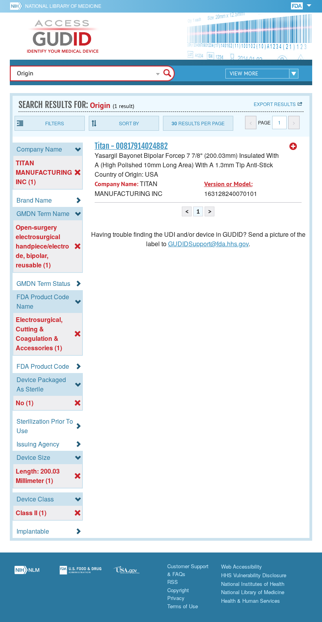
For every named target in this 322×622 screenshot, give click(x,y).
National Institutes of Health (252, 583)
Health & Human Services (250, 600)
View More (244, 73)
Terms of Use (182, 606)
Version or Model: (228, 184)
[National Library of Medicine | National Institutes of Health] (27, 574)
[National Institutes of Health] (17, 5)
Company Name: (116, 184)
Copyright (178, 590)
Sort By (129, 123)
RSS (172, 581)
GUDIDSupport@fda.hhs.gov (208, 243)
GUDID (63, 36)
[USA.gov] (134, 574)
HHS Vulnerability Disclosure (253, 575)
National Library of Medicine (63, 5)
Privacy (176, 598)
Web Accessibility (241, 566)
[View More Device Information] (293, 146)
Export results (275, 104)
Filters (54, 123)
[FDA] (297, 5)
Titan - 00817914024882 (131, 146)
